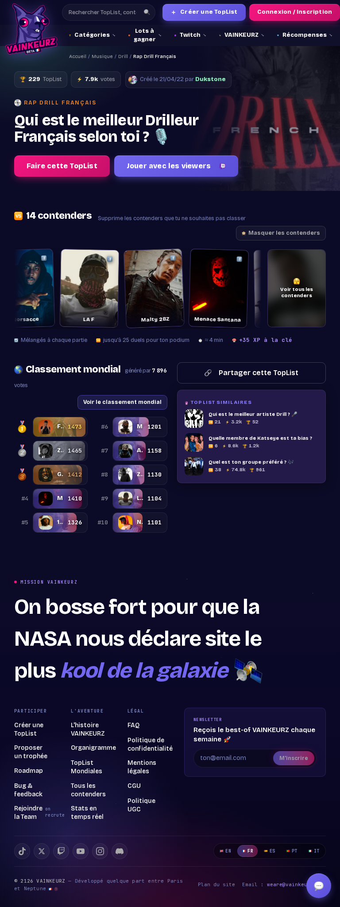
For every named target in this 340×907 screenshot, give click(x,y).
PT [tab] (295, 851)
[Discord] (120, 851)
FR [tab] (250, 851)
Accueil (77, 56)
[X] (42, 851)
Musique (102, 56)
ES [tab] (272, 851)
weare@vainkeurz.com (296, 884)
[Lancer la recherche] (147, 12)
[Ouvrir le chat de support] (318, 885)
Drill (123, 56)
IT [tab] (317, 851)
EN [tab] (228, 851)
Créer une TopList (204, 12)
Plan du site (216, 884)
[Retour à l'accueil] (31, 29)
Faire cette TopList (62, 166)
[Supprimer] (20, 258)
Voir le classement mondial (122, 402)
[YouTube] (81, 851)
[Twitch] (61, 851)
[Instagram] (100, 851)
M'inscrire (293, 758)
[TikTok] (22, 851)
